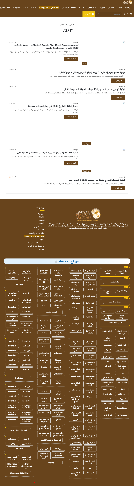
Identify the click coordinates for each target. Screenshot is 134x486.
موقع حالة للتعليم (90, 325)
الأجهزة (103, 7)
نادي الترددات (122, 382)
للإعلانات (31, 482)
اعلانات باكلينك (51, 312)
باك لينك (82, 7)
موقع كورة (19, 378)
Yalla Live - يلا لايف (12, 317)
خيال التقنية (121, 345)
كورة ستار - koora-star (12, 294)
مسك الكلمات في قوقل (122, 332)
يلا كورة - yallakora (12, 324)
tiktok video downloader (12, 465)
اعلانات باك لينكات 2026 (19, 430)
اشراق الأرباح (107, 415)
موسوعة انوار (122, 415)
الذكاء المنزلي (92, 7)
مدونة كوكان (107, 357)
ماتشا (76, 468)
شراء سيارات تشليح (58, 427)
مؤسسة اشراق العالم (36, 246)
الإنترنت (119, 7)
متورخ (121, 373)
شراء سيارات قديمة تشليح (51, 440)
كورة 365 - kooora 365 (26, 331)
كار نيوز (107, 361)
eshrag (75, 42)
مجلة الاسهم (121, 350)
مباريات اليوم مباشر (58, 326)
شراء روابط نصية (90, 276)
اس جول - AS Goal (12, 331)
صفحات (41, 249)
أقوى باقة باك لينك (44, 288)
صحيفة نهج (121, 361)
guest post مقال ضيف (44, 272)
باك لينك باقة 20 (44, 281)
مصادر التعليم (76, 308)
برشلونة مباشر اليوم (12, 272)
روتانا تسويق (122, 378)
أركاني (121, 403)
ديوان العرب (58, 300)
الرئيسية (128, 7)
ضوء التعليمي (122, 311)
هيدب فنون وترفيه (90, 332)
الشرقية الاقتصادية (107, 351)
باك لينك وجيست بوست (90, 310)
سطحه (44, 392)
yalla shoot (44, 321)
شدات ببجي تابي (75, 349)
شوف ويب (108, 345)
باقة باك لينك (122, 291)
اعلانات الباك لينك (75, 283)
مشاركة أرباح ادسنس (69, 7)
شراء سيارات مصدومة (44, 434)
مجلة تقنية (90, 317)
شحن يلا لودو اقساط (76, 363)
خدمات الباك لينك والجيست (58, 273)
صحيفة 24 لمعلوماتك (20, 7)
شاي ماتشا (90, 473)
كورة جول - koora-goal (26, 301)
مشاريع (44, 300)
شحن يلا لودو (90, 436)
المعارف (122, 389)
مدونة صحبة (122, 408)
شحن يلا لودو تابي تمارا (76, 407)
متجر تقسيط (76, 376)
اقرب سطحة (44, 412)
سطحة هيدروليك (44, 399)
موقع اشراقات (122, 316)
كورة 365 (58, 449)
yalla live (19, 284)
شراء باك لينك (90, 271)
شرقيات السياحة (107, 409)
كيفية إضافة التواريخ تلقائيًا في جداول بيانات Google (53, 106)
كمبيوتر (111, 7)
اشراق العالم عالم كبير (75, 290)
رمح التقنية (122, 394)
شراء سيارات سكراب (44, 420)
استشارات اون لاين (107, 383)
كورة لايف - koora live (26, 406)
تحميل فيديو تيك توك (12, 458)
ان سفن (122, 338)
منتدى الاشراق (90, 296)
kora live (12, 341)
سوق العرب (58, 280)
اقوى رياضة (90, 303)
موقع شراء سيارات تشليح (44, 427)
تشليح (58, 419)
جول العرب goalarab (58, 454)
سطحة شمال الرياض (58, 406)
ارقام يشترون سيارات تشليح (58, 434)
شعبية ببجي (90, 443)
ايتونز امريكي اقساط (76, 414)
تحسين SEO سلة (107, 292)
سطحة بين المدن (58, 399)
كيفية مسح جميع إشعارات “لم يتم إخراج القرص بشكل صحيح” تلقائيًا (92, 72)
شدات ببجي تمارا (75, 342)
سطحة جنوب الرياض (58, 413)
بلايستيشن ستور (90, 448)
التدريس (90, 289)
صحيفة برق (107, 311)
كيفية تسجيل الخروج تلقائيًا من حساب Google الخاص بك (97, 180)
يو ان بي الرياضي (76, 318)
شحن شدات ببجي (90, 428)
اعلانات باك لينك (58, 306)
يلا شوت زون (26, 444)
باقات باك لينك (75, 276)
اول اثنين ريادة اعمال (121, 272)
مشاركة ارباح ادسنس (108, 272)
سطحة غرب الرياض (44, 406)
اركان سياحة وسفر (115, 322)
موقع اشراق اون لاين (107, 316)
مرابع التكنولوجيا (107, 339)
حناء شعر (75, 461)
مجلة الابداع (107, 378)
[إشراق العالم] (127, 2)
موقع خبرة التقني (122, 367)
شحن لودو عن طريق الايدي (75, 437)
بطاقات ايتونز (76, 443)
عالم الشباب (114, 282)
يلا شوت (58, 321)
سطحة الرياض (58, 393)
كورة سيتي (44, 449)
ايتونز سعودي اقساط (90, 363)
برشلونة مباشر (44, 326)
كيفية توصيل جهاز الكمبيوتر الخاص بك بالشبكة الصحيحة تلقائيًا (94, 89)
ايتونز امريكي (76, 355)
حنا (90, 468)
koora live (12, 307)
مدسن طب (76, 303)
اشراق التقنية (107, 331)
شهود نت (107, 399)
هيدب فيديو (107, 389)
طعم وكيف (122, 399)
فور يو (75, 420)
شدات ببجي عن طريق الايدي (75, 399)
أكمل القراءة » (71, 59)
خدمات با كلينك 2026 (58, 294)
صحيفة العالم (76, 331)
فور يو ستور (75, 390)
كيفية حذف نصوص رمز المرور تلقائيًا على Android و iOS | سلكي (47, 152)
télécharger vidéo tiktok (19, 473)
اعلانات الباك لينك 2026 (75, 297)
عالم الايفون (122, 357)
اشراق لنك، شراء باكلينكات (90, 283)
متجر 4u (90, 397)
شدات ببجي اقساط (90, 342)
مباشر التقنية (107, 403)
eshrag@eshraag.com (77, 228)
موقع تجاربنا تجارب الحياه (44, 294)
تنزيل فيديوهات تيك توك (26, 466)
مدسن (107, 373)
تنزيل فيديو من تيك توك (26, 458)
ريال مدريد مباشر (58, 333)
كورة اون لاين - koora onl (26, 324)
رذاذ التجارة (107, 394)
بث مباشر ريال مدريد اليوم (44, 455)
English (33, 7)
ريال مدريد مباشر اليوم (26, 272)
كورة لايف (26, 346)
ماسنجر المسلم (115, 302)
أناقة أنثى (107, 366)
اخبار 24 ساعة (75, 324)
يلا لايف (51, 462)
